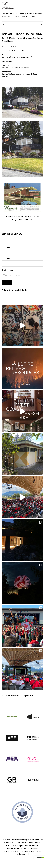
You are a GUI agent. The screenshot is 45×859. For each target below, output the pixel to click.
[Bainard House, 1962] (41, 25)
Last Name (6, 259)
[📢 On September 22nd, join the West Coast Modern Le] (22, 411)
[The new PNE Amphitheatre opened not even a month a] (22, 669)
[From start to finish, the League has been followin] (22, 540)
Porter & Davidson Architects (29, 38)
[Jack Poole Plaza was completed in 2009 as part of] (22, 626)
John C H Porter (9, 38)
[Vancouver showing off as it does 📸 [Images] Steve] (22, 583)
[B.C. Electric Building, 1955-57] (3, 25)
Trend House (7, 41)
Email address (7, 270)
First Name (6, 247)
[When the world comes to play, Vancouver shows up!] (22, 497)
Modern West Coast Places (13, 14)
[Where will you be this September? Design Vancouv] (22, 325)
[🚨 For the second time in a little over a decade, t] (22, 454)
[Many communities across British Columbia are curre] (22, 368)
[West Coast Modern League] (8, 5)
